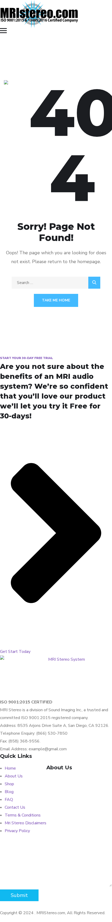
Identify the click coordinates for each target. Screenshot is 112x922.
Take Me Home (56, 300)
